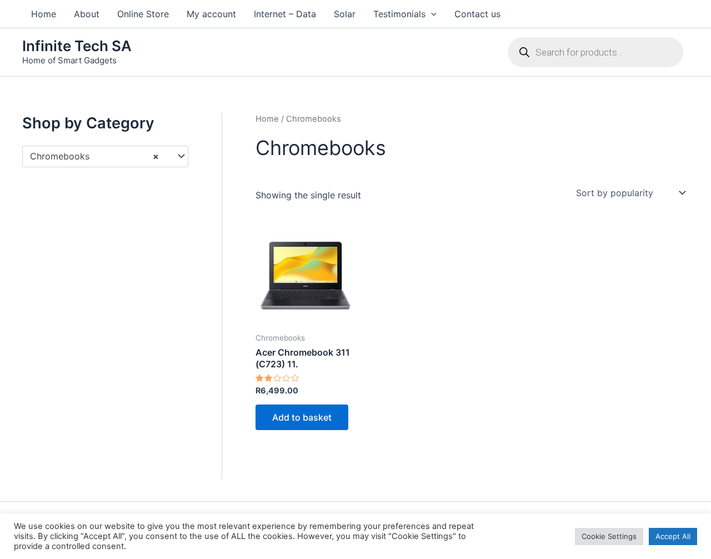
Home (43, 13)
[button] (431, 14)
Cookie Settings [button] (609, 536)
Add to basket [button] (302, 417)
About (86, 13)
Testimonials (399, 13)
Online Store (143, 13)
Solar (345, 13)
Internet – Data (285, 13)
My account (211, 13)
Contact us (477, 13)
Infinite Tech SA (77, 45)
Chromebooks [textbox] (94, 156)
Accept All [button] (672, 536)
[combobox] (105, 157)
